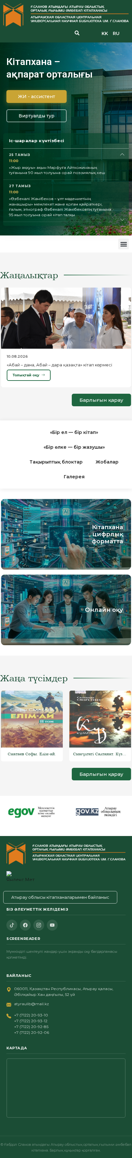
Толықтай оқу (25, 375)
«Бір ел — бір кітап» (74, 432)
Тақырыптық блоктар (56, 462)
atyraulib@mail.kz (31, 1003)
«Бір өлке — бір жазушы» (74, 447)
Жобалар (107, 462)
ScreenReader (23, 938)
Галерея (74, 477)
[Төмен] (122, 220)
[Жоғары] (122, 155)
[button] (123, 244)
